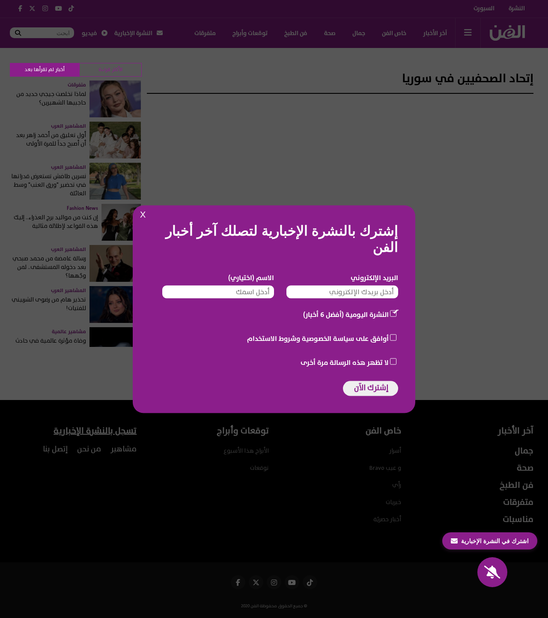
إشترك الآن (371, 387)
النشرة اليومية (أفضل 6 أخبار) (346, 314)
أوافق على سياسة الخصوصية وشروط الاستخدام (318, 338)
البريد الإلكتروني (374, 277)
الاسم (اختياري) (251, 277)
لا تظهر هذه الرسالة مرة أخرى (345, 362)
